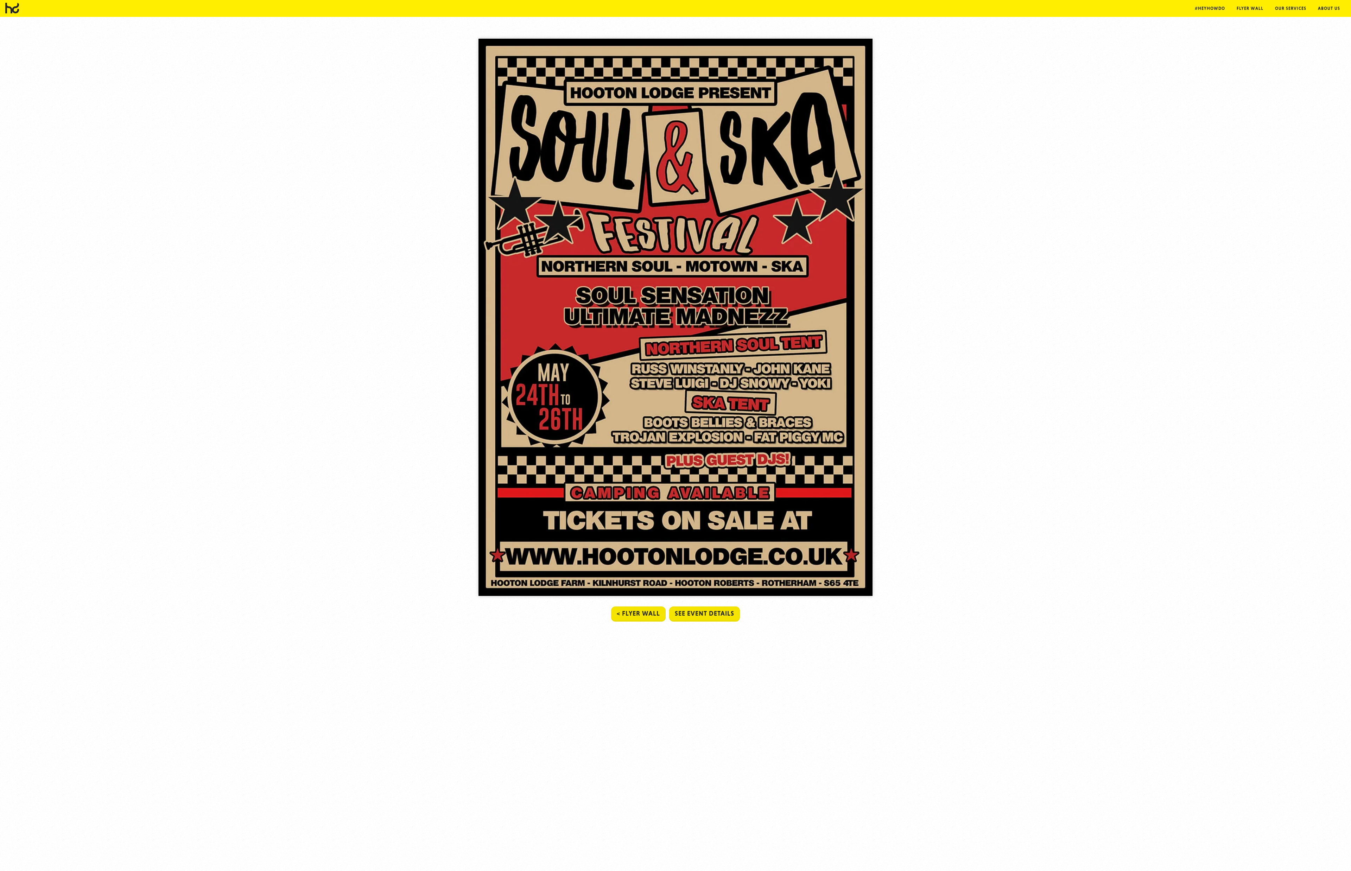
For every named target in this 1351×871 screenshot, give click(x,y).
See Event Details (704, 613)
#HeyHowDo (1210, 8)
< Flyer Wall (638, 613)
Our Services (1290, 8)
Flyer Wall (1250, 8)
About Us (1329, 8)
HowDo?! (12, 8)
